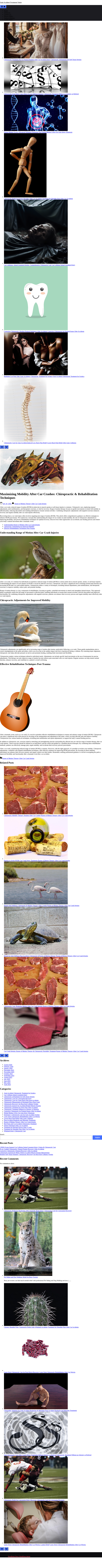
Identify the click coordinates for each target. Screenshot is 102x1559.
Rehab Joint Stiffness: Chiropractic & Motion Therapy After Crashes (25, 905)
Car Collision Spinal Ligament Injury (63, 265)
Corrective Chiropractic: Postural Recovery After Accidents (18, 1151)
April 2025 (7, 1084)
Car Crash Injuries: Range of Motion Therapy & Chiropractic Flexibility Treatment (30, 1051)
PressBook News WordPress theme (19, 1556)
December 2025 (9, 1070)
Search (2, 1134)
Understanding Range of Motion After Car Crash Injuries (22, 525)
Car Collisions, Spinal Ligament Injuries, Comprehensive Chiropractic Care (27, 265)
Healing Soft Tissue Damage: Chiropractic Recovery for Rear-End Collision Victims (26, 1154)
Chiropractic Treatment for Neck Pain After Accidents (21, 1107)
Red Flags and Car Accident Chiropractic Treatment (20, 1124)
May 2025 (7, 1083)
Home (6, 11)
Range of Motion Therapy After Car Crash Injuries (30, 504)
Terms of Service (9, 18)
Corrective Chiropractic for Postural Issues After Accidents (65, 331)
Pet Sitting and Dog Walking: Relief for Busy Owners (21, 1277)
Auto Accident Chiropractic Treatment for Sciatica (68, 376)
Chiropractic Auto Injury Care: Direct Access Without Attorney (24, 94)
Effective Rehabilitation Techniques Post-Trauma (19, 528)
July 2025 (7, 1079)
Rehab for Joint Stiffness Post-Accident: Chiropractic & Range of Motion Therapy (30, 956)
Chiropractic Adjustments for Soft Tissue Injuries (66, 59)
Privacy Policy (8, 16)
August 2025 (8, 1077)
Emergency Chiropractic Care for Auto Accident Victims (22, 1115)
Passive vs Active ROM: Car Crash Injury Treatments (21, 860)
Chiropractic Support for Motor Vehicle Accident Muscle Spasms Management (24, 1153)
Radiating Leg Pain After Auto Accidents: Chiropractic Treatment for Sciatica (28, 376)
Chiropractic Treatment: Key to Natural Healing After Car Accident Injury (27, 59)
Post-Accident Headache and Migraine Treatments (20, 1120)
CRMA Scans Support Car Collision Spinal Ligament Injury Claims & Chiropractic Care (28, 1147)
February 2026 (8, 1066)
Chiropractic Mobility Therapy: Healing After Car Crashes (22, 815)
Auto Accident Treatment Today (11, 2)
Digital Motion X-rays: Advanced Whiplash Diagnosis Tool (22, 132)
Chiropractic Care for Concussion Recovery (18, 1098)
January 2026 (8, 1068)
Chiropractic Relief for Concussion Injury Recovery (20, 1500)
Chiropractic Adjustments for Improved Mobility (19, 526)
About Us (7, 12)
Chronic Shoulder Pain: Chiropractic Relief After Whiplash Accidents (26, 1327)
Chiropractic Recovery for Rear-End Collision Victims (21, 1104)
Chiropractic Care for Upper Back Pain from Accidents (21, 1100)
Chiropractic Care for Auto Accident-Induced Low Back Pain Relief (25, 443)
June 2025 (7, 1081)
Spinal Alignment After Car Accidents (16, 1125)
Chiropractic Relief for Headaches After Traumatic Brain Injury (24, 1211)
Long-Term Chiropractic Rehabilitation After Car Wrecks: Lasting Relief (27, 1545)
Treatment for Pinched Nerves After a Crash (18, 1127)
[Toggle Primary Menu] (3, 6)
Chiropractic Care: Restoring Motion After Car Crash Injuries (23, 1006)
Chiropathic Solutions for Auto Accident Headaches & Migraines (24, 1410)
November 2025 (9, 1072)
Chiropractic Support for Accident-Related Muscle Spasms (22, 1106)
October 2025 (8, 1074)
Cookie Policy (8, 20)
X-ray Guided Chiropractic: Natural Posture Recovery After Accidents (22, 1149)
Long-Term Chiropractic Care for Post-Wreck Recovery (21, 1372)
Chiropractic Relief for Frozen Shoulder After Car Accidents (23, 198)
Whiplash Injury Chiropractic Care (15, 1131)
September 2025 (9, 1075)
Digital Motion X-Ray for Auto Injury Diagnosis (57, 132)
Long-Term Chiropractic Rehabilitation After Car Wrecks (22, 1116)
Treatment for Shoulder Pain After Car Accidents (57, 198)
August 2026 (8, 1065)
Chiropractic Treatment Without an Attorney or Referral (61, 94)
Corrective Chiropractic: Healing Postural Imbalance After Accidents (25, 331)
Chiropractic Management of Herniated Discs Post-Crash (22, 1102)
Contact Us (7, 14)
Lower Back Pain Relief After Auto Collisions (61, 443)
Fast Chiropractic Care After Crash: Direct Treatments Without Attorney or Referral (30, 1455)
